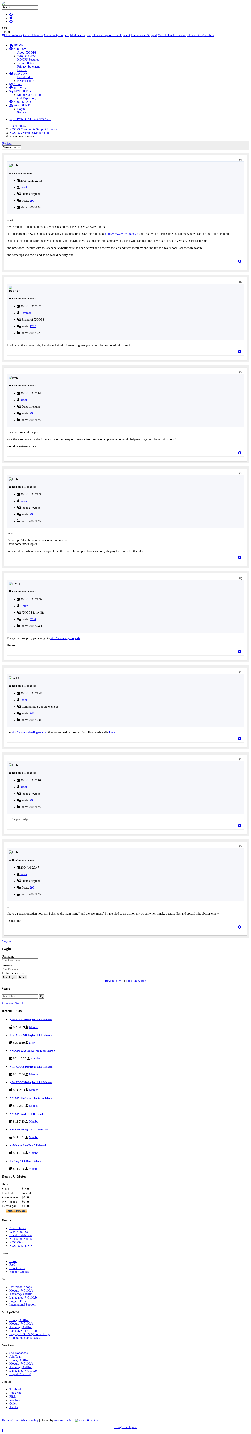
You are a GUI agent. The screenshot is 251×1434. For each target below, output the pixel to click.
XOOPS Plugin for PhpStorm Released (32, 1098)
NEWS (17, 84)
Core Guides (17, 1268)
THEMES (19, 87)
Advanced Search (13, 1003)
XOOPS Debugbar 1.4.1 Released (29, 1129)
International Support (144, 35)
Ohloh (13, 1403)
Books (13, 1261)
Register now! (114, 980)
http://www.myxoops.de (65, 638)
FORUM (19, 73)
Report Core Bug (20, 1374)
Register (22, 112)
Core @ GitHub (19, 1320)
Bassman (26, 313)
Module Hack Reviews (172, 35)
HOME (18, 45)
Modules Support (80, 35)
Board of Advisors (20, 1235)
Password (8, 965)
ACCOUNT (21, 105)
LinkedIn (15, 1393)
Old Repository (26, 98)
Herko (24, 606)
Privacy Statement (28, 66)
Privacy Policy (29, 1420)
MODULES (21, 91)
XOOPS (18, 49)
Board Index (25, 77)
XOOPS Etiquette (20, 1245)
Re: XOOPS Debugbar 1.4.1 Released (31, 1019)
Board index (17, 125)
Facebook (15, 1389)
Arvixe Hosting (63, 1420)
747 (32, 713)
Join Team (15, 1356)
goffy (32, 1042)
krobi (23, 187)
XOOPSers (16, 1242)
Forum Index (13, 35)
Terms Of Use (26, 63)
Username (8, 956)
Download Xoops (20, 1287)
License (22, 70)
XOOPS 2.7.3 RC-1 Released (27, 1113)
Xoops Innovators (20, 1238)
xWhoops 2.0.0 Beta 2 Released (28, 1145)
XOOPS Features (28, 59)
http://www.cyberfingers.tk (121, 233)
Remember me (14, 973)
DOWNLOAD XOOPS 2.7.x (32, 119)
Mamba (33, 1027)
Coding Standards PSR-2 (25, 1337)
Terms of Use (10, 1420)
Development (121, 35)
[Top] (239, 261)
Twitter (13, 1407)
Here (112, 732)
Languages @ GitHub (23, 1297)
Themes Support (102, 35)
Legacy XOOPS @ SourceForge (29, 1334)
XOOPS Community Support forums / (33, 129)
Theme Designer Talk (200, 35)
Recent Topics (26, 80)
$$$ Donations (18, 1353)
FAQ (12, 1264)
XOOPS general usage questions (29, 132)
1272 (33, 326)
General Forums (33, 35)
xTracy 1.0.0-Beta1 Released (27, 1161)
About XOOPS (26, 52)
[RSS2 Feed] (86, 1420)
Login (21, 109)
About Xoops (17, 1228)
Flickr (13, 1396)
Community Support (56, 35)
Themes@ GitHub (20, 1294)
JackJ (23, 700)
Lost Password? (136, 980)
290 (32, 200)
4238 (33, 619)
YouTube (15, 1400)
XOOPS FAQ (22, 101)
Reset (22, 977)
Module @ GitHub (29, 94)
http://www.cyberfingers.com (29, 732)
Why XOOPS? (26, 56)
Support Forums (19, 1301)
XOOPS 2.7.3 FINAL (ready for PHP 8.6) (33, 1050)
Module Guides (19, 1271)
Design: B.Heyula (125, 1427)
